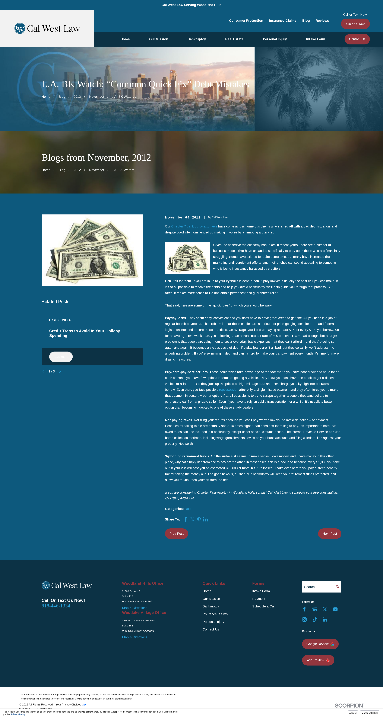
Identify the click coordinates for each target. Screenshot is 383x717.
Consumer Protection (246, 20)
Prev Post (176, 533)
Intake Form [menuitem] (315, 39)
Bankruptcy (211, 606)
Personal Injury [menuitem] (275, 39)
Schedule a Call (263, 606)
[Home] (47, 28)
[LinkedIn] (325, 619)
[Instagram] (304, 619)
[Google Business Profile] (314, 609)
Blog (306, 20)
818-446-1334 (355, 24)
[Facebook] (304, 609)
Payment (258, 599)
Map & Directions (134, 608)
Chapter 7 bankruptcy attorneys (194, 226)
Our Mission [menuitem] (158, 39)
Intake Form (261, 591)
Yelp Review (315, 660)
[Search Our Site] (337, 586)
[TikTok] (314, 619)
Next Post (330, 533)
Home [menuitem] (125, 39)
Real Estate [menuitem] (234, 39)
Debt (188, 509)
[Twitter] (325, 609)
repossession (228, 389)
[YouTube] (335, 609)
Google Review (317, 644)
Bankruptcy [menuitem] (197, 39)
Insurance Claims (282, 20)
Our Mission (211, 599)
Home (207, 591)
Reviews (322, 20)
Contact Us (357, 39)
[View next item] (60, 371)
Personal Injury (213, 622)
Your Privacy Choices (69, 704)
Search (309, 587)
